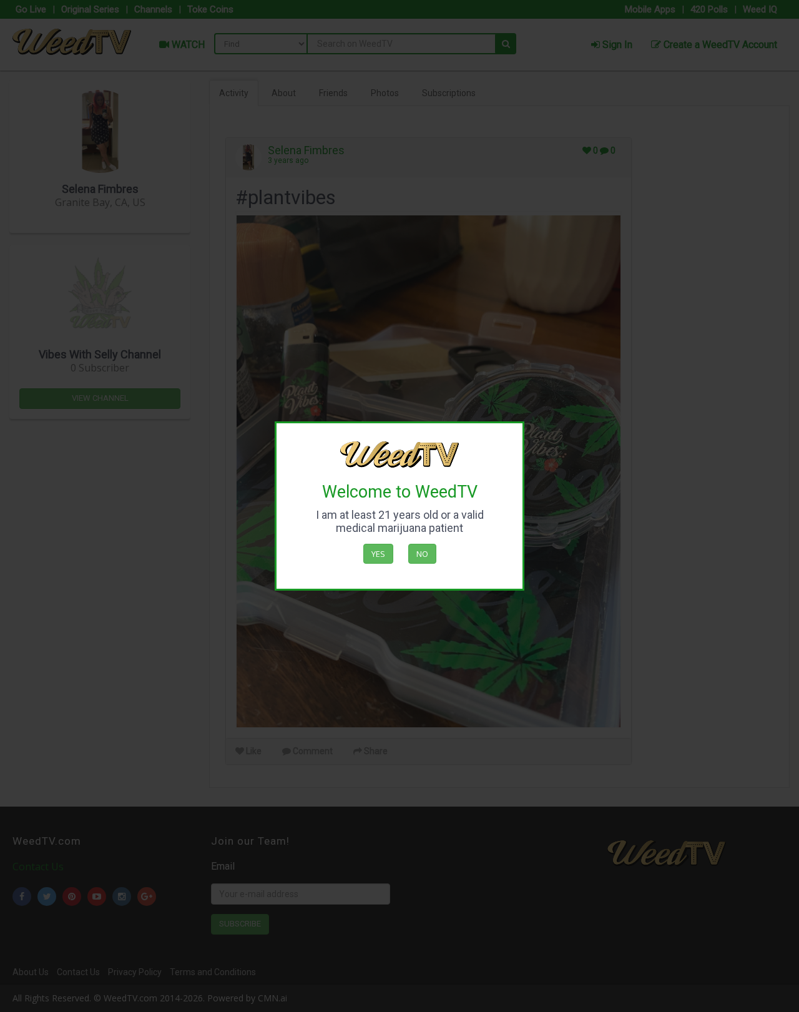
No (422, 553)
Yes (378, 553)
